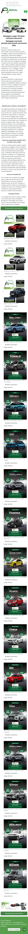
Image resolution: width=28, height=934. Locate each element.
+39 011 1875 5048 (13, 2)
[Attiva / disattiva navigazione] (25, 11)
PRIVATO (5, 48)
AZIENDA (5, 77)
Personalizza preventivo (14, 208)
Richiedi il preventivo (11, 241)
